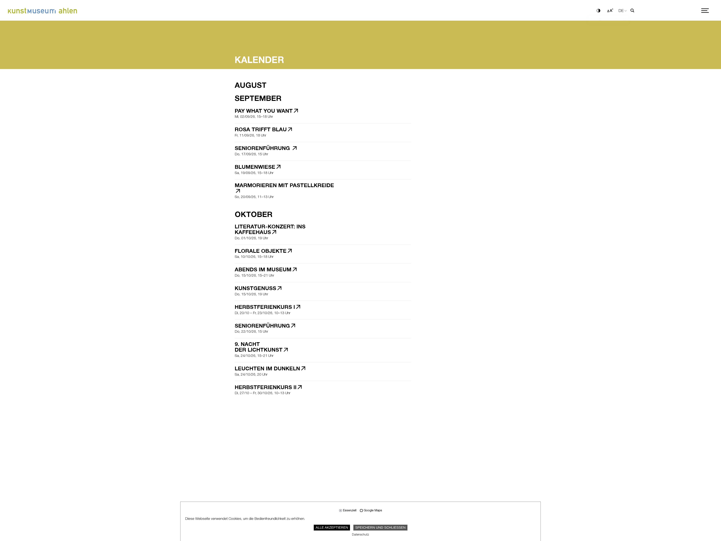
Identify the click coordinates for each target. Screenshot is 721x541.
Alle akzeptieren (332, 527)
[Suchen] (632, 10)
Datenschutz (360, 534)
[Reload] (624, 20)
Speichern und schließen (380, 527)
